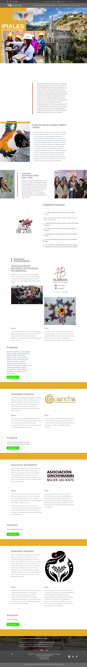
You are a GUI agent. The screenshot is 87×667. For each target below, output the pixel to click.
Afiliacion (78, 5)
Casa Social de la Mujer (42, 5)
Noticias (60, 5)
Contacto (73, 5)
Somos (34, 5)
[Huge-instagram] (65, 656)
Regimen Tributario (66, 5)
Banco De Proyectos (51, 5)
